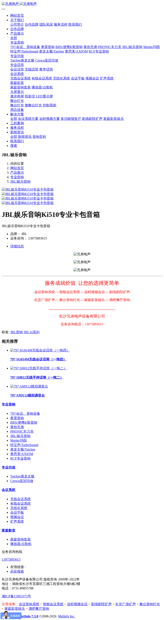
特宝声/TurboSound (24, 445)
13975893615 (11, 559)
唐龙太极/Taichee (22, 449)
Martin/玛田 (18, 440)
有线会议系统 (20, 503)
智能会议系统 (53, 604)
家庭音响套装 (20, 539)
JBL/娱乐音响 (20, 181)
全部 (13, 38)
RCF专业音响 (20, 458)
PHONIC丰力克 (22, 431)
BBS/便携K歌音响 (23, 422)
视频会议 (17, 517)
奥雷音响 (17, 418)
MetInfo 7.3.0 (28, 616)
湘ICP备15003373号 (16, 596)
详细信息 (17, 246)
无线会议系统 (20, 499)
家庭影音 (8, 530)
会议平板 (17, 512)
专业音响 (17, 177)
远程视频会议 (77, 604)
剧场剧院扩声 (101, 604)
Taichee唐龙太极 (22, 476)
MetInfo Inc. (66, 616)
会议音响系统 (29, 604)
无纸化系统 (18, 508)
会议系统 (8, 490)
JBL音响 (16, 332)
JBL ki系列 (32, 332)
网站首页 (17, 15)
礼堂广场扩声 (125, 604)
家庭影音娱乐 (14, 608)
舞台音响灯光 (149, 604)
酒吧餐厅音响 (39, 608)
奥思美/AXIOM (21, 454)
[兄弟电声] (82, 4)
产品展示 (17, 172)
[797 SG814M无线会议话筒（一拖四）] (40, 350)
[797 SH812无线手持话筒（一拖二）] (38, 368)
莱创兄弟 (17, 427)
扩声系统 (17, 521)
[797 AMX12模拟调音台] (29, 386)
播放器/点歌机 (21, 544)
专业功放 (8, 467)
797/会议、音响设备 (25, 413)
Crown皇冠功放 (21, 481)
